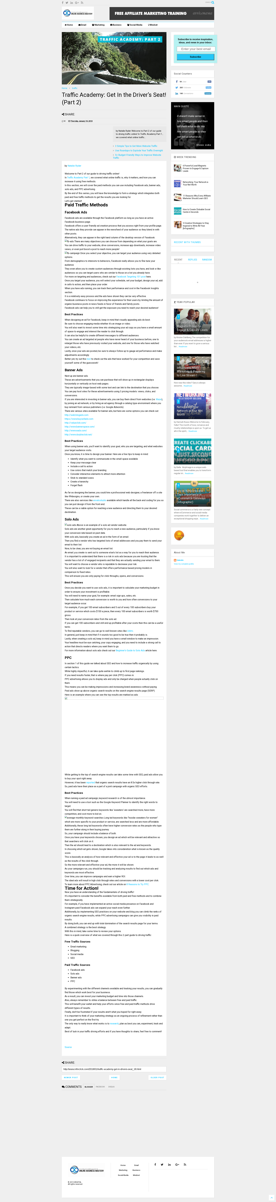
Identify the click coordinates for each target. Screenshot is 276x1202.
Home (70, 25)
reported (90, 782)
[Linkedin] (71, 2)
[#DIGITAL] (78, 18)
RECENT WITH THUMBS (187, 242)
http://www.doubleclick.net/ (78, 434)
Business (116, 25)
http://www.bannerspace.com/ (80, 426)
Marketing (99, 25)
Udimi (130, 631)
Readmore (183, 347)
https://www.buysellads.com (79, 419)
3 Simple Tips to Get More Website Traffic (136, 146)
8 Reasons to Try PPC (137, 884)
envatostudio (99, 500)
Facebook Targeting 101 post (131, 276)
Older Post (157, 1078)
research (114, 1023)
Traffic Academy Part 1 (78, 177)
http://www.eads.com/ (76, 430)
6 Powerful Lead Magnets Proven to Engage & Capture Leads (195, 168)
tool (89, 359)
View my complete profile (184, 564)
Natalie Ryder (74, 165)
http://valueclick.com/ (75, 422)
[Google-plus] (77, 2)
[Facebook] (62, 2)
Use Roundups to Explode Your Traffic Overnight (139, 150)
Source (68, 1047)
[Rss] (82, 2)
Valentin (180, 560)
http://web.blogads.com (76, 415)
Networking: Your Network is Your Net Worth (190, 410)
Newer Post (71, 1078)
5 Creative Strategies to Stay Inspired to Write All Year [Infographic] (196, 225)
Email (83, 25)
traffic (74, 88)
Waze (159, 399)
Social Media (135, 25)
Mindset (153, 25)
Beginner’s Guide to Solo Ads (130, 650)
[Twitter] (67, 2)
